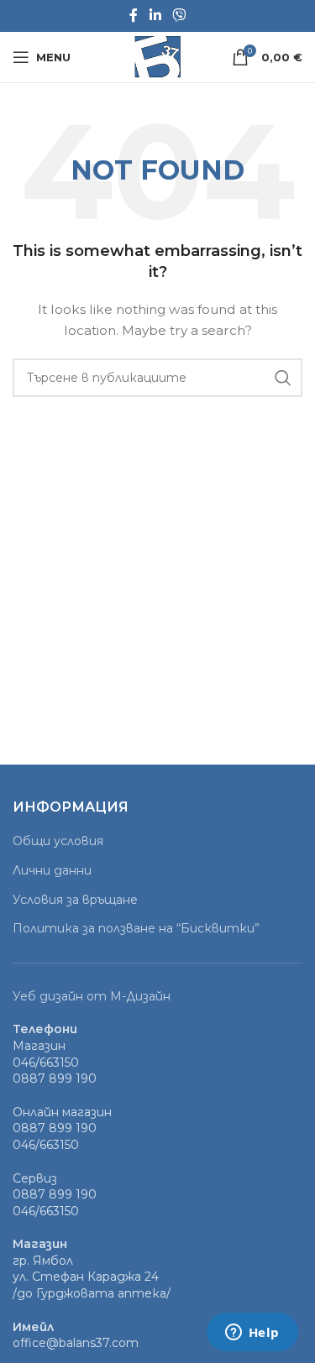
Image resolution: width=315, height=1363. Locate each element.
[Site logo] (157, 56)
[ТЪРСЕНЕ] (283, 377)
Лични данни (52, 870)
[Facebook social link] (133, 16)
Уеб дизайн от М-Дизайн (92, 996)
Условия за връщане (75, 899)
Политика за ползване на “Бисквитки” (136, 928)
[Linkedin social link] (155, 16)
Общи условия (58, 841)
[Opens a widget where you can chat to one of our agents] (252, 1334)
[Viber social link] (179, 16)
